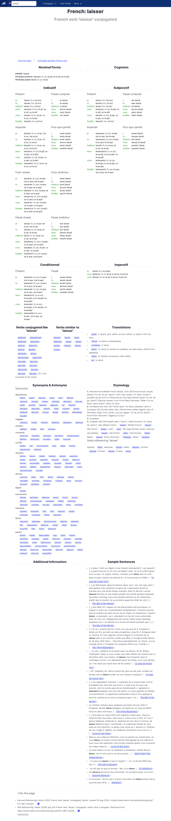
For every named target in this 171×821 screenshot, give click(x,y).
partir (60, 398)
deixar (119, 447)
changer (66, 409)
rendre (22, 460)
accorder (35, 481)
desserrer (24, 521)
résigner (34, 401)
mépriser (79, 422)
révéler (23, 446)
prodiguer (47, 481)
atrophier (24, 539)
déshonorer (46, 542)
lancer (41, 529)
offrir (42, 477)
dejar (100, 447)
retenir (46, 515)
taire (42, 429)
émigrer (65, 412)
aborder (21, 365)
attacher (61, 511)
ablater (32, 349)
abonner (34, 361)
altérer (80, 550)
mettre (22, 456)
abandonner (35, 337)
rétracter (34, 412)
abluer (33, 353)
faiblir (63, 535)
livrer (54, 446)
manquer (23, 422)
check (94, 341)
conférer (58, 481)
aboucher (22, 369)
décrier (78, 542)
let (93, 360)
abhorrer (33, 345)
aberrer (21, 345)
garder (71, 511)
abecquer (34, 341)
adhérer (23, 439)
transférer (34, 497)
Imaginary (116, 782)
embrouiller (47, 550)
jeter (33, 529)
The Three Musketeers (102, 647)
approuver (34, 439)
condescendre (73, 436)
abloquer (22, 353)
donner (45, 401)
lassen (104, 433)
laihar (147, 433)
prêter (62, 446)
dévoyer (59, 550)
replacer (52, 456)
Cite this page (24, 60)
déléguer (45, 497)
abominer (37, 357)
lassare (135, 447)
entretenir (35, 511)
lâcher (22, 398)
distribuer (35, 484)
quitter (31, 398)
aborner (33, 365)
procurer (23, 484)
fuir (63, 405)
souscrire (24, 436)
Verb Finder (65, 3)
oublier (34, 422)
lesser (103, 429)
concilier (39, 470)
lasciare (145, 437)
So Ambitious (145, 768)
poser (51, 398)
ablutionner (23, 357)
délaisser (54, 405)
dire (31, 446)
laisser (123, 425)
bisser (78, 341)
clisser (78, 345)
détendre (74, 521)
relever (32, 456)
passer (74, 497)
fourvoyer (34, 550)
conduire (35, 505)
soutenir (23, 511)
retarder (68, 463)
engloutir (23, 553)
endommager (69, 546)
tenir (44, 511)
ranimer (23, 467)
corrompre (55, 546)
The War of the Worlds (102, 603)
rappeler (46, 463)
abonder (22, 361)
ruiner (34, 542)
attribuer (60, 477)
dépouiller (35, 409)
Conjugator (48, 3)
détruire (23, 550)
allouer (70, 477)
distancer (52, 529)
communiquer (42, 446)
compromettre (41, 546)
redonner (44, 460)
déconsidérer (25, 546)
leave (94, 349)
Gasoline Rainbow (100, 775)
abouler (34, 369)
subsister (57, 515)
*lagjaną (127, 437)
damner (68, 542)
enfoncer (35, 553)
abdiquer (22, 341)
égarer (22, 535)
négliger (23, 429)
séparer (47, 409)
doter (68, 481)
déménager (77, 412)
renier (56, 409)
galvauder (24, 542)
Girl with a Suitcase (107, 764)
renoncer (23, 401)
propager (71, 501)
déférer (33, 467)
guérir (78, 463)
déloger (70, 398)
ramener (55, 460)
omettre (44, 422)
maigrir (72, 535)
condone (96, 345)
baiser (68, 341)
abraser (33, 373)
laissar (111, 451)
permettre (59, 436)
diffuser (23, 501)
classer (67, 345)
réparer (63, 456)
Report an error (23, 814)
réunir (79, 467)
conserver (36, 515)
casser (57, 345)
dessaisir (23, 409)
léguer (50, 477)
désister (71, 405)
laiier (125, 433)
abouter (21, 373)
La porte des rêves (101, 733)
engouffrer (47, 553)
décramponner (50, 521)
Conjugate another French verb (52, 60)
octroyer (23, 477)
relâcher (63, 521)
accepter (46, 439)
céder (22, 405)
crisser (57, 349)
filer (21, 525)
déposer (41, 398)
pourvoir (78, 481)
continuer (24, 515)
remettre (37, 449)
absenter (55, 401)
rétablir (42, 456)
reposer (57, 467)
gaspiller (78, 539)
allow (94, 334)
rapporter (73, 456)
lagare (99, 437)
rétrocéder (57, 505)
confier (65, 460)
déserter (42, 405)
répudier (23, 416)
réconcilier (69, 467)
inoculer (46, 505)
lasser (67, 337)
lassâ (128, 451)
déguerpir (67, 401)
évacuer (78, 401)
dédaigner (67, 422)
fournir (65, 497)
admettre (35, 436)
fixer (52, 511)
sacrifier (32, 405)
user (55, 535)
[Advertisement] (85, 39)
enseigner (50, 501)
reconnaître (34, 463)
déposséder (44, 535)
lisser (76, 337)
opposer (66, 439)
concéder (24, 481)
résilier (55, 412)
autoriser (47, 436)
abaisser (22, 337)
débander (36, 521)
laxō (119, 429)
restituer (32, 460)
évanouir (67, 539)
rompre (45, 412)
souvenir (57, 463)
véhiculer (23, 505)
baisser (57, 337)
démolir (58, 542)
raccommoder (26, 470)
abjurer (21, 349)
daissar (93, 451)
